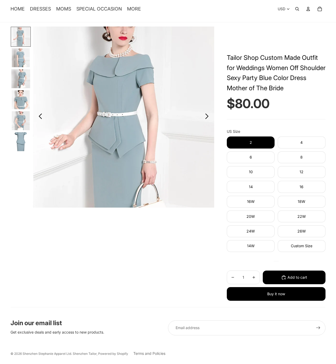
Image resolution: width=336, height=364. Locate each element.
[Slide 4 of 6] (20, 99)
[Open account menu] (308, 9)
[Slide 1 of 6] (20, 36)
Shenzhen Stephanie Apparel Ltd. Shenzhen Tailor (60, 354)
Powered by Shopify (113, 354)
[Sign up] (318, 328)
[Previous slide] (39, 117)
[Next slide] (208, 117)
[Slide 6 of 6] (20, 141)
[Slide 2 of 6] (20, 57)
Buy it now (276, 294)
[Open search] (297, 9)
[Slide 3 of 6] (20, 78)
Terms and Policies (149, 353)
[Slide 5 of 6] (20, 120)
